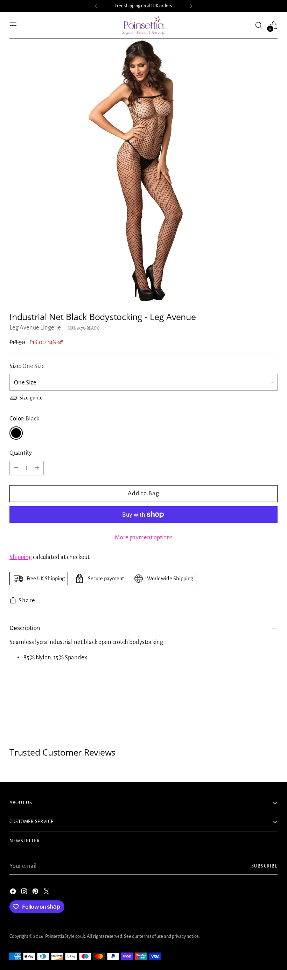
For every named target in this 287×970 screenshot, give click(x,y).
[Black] (16, 433)
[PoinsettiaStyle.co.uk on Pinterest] (36, 893)
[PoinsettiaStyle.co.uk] (143, 25)
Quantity (20, 452)
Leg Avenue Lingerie (35, 327)
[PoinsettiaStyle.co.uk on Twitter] (47, 893)
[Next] (191, 6)
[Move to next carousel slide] (272, 709)
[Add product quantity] (37, 468)
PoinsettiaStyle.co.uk (65, 936)
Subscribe (264, 866)
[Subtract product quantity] (16, 468)
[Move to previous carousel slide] (255, 710)
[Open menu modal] (13, 25)
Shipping (20, 557)
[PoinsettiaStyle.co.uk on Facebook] (13, 893)
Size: (27, 366)
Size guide (31, 398)
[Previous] (96, 6)
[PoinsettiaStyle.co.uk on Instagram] (25, 893)
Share (27, 600)
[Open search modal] (259, 25)
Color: (24, 418)
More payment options (144, 537)
